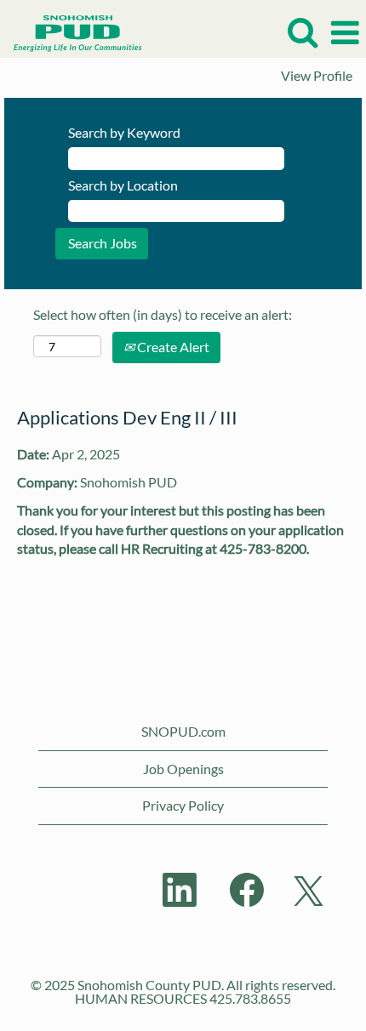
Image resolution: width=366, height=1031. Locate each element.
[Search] (302, 32)
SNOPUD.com (183, 731)
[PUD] (71, 31)
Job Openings (183, 768)
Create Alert (171, 347)
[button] (344, 33)
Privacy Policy (183, 805)
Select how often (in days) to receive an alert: (162, 314)
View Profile (316, 75)
